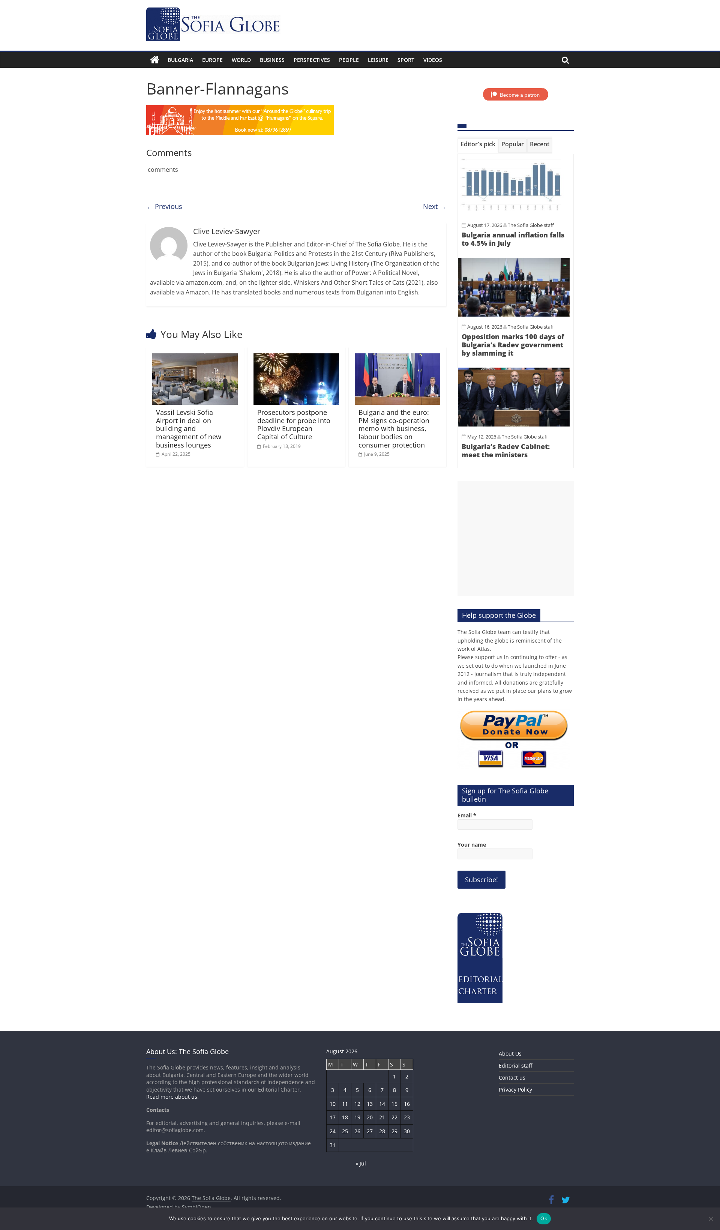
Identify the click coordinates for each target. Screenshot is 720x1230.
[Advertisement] (516, 538)
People (349, 59)
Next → (434, 206)
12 (357, 1103)
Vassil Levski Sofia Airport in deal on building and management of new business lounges (188, 428)
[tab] (478, 145)
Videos (432, 59)
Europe (212, 59)
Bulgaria (180, 59)
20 (370, 1117)
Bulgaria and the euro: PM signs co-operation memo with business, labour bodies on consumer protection (393, 428)
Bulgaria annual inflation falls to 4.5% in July (513, 239)
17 (333, 1117)
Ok (543, 1218)
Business (272, 59)
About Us (510, 1053)
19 (357, 1117)
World (241, 59)
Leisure (378, 59)
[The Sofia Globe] (154, 60)
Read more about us (171, 1096)
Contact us (512, 1077)
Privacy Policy (515, 1089)
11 (345, 1103)
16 (407, 1103)
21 (382, 1117)
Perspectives (312, 59)
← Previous (164, 206)
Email (467, 815)
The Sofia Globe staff (531, 225)
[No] (710, 1218)
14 (382, 1103)
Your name (472, 844)
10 (333, 1103)
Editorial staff (515, 1065)
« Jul (361, 1163)
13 (370, 1103)
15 (395, 1103)
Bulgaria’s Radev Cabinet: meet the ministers (506, 450)
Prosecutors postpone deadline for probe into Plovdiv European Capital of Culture (293, 424)
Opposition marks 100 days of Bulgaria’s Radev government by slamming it (513, 344)
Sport (406, 59)
